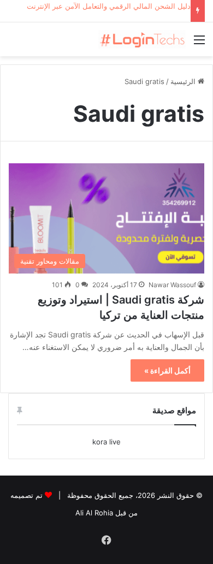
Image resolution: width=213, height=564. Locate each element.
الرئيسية (184, 81)
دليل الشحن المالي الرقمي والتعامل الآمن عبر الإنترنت (109, 6)
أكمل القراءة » (167, 370)
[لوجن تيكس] (142, 39)
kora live (106, 441)
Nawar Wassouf (172, 285)
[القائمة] (199, 43)
